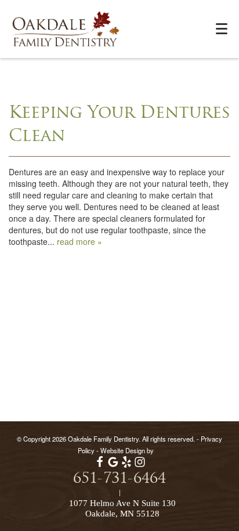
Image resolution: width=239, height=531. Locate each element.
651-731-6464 (119, 479)
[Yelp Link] (126, 464)
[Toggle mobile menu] (221, 29)
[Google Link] (113, 464)
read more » (79, 241)
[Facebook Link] (100, 464)
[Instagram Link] (140, 464)
